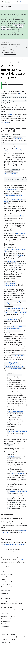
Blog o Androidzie (5, 598)
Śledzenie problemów (6, 628)
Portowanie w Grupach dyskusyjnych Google (12, 609)
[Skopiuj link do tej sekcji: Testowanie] (12, 539)
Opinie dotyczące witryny (8, 639)
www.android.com (5, 621)
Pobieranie (3, 579)
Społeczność (12, 634)
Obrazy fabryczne (5, 584)
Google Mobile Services (7, 623)
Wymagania (4, 577)
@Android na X (5, 593)
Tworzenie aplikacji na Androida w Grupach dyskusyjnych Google (12, 606)
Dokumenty (8, 59)
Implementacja (5, 122)
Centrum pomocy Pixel (6, 618)
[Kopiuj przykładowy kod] (26, 178)
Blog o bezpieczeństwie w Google (9, 601)
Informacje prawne (7, 637)
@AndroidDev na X (6, 596)
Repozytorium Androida (7, 574)
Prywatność (22, 637)
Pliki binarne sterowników (7, 587)
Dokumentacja (6, 6)
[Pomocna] (18, 62)
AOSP (2, 59)
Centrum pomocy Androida (8, 616)
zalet (10, 114)
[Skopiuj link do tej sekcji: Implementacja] (16, 515)
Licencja (15, 637)
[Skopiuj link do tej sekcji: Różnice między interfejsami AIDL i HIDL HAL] (16, 131)
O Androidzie (4, 634)
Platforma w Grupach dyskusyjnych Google (11, 603)
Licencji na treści (20, 559)
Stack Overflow (5, 626)
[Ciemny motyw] (24, 178)
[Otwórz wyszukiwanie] (14, 2)
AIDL (20, 93)
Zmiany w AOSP (18, 35)
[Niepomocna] (21, 62)
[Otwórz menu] (2, 2)
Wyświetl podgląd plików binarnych (10, 582)
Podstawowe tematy (18, 59)
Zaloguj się (23, 2)
